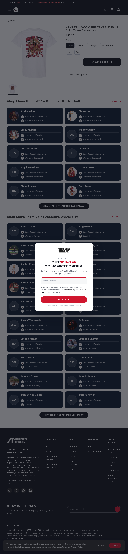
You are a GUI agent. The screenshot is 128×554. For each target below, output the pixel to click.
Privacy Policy (69, 290)
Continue (64, 299)
